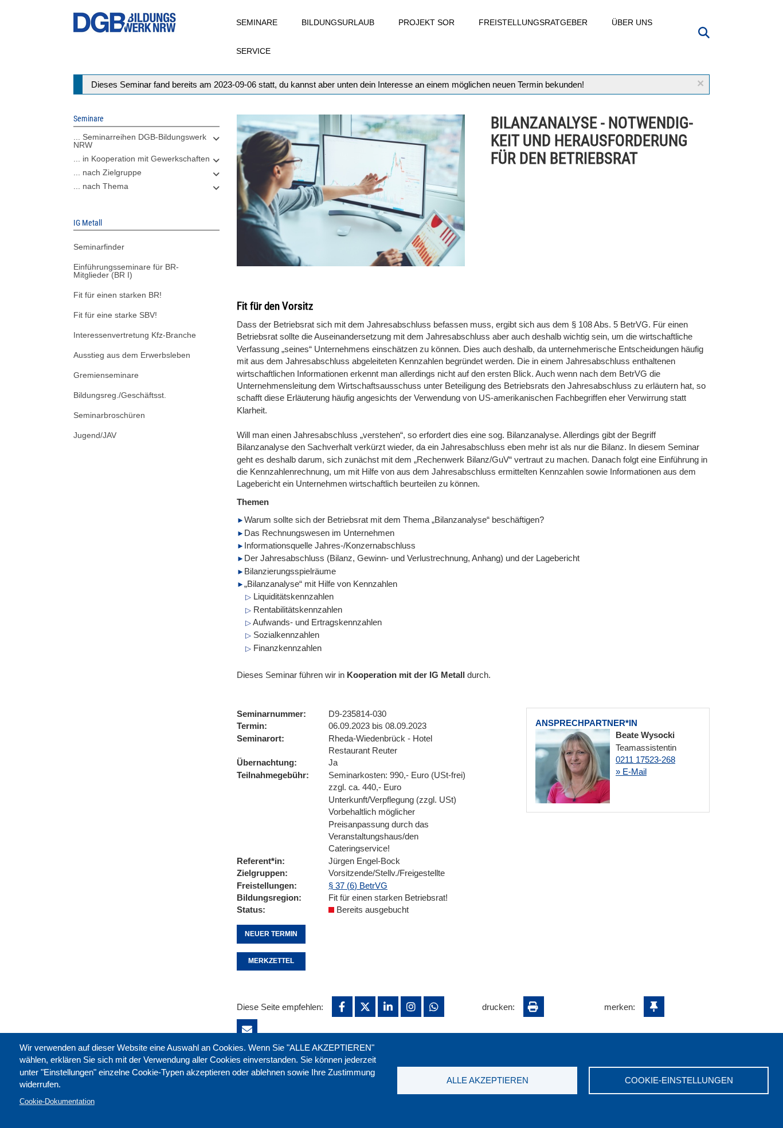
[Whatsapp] (434, 1006)
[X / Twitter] (365, 1006)
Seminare (257, 22)
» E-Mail (631, 771)
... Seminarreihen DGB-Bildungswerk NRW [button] (139, 141)
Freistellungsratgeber (533, 22)
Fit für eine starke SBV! (115, 315)
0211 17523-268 (645, 759)
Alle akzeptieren (487, 1080)
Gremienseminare (106, 375)
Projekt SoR (427, 22)
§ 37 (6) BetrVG (357, 885)
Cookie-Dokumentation (57, 1101)
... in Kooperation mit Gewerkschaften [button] (141, 159)
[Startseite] (125, 22)
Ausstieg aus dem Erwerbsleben (131, 355)
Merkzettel (271, 961)
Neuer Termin (271, 934)
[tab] (146, 144)
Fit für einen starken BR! (117, 294)
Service (254, 51)
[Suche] (704, 31)
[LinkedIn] (388, 1006)
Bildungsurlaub (338, 22)
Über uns (632, 22)
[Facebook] (342, 1006)
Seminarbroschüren (109, 415)
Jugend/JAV (94, 435)
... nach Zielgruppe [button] (107, 172)
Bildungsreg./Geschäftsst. (119, 395)
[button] (700, 83)
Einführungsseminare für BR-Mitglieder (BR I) (126, 270)
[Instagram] (411, 1006)
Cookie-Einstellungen (679, 1080)
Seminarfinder (98, 246)
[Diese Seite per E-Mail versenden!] (247, 1029)
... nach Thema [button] (100, 186)
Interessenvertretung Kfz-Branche (134, 335)
